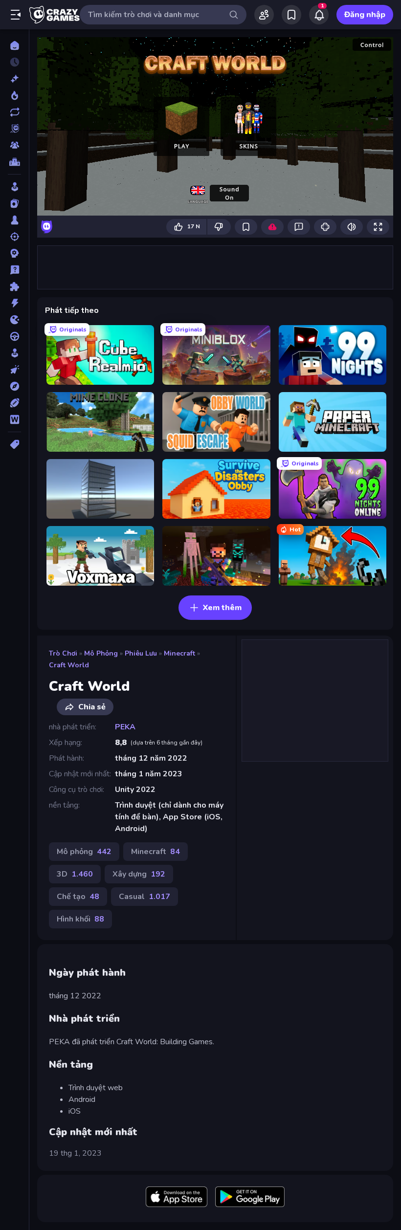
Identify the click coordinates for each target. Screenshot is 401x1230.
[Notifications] (319, 14)
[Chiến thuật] (14, 253)
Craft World (69, 665)
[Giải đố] (14, 286)
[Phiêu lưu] (14, 386)
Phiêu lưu (141, 653)
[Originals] (14, 128)
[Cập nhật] (14, 112)
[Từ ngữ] (14, 419)
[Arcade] (14, 186)
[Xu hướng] (14, 95)
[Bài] (14, 203)
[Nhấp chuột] (14, 369)
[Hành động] (14, 303)
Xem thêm (222, 607)
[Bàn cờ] (14, 220)
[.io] (14, 319)
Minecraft (179, 653)
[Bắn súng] (14, 236)
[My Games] (291, 14)
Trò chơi (63, 653)
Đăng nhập (364, 14)
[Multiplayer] (14, 145)
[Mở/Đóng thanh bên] (15, 14)
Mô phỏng (101, 653)
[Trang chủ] (14, 45)
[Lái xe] (14, 336)
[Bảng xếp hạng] (14, 162)
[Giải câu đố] (14, 270)
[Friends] (264, 14)
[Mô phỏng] (14, 353)
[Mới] (14, 78)
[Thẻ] (14, 444)
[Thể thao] (14, 403)
